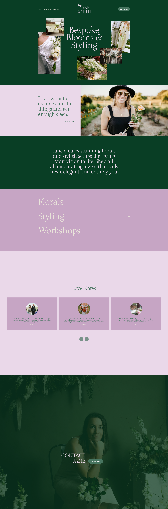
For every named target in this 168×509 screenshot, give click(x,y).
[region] (84, 314)
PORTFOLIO (56, 9)
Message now (96, 461)
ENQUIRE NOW (124, 9)
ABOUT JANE (47, 9)
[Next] (87, 339)
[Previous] (81, 339)
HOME (39, 9)
